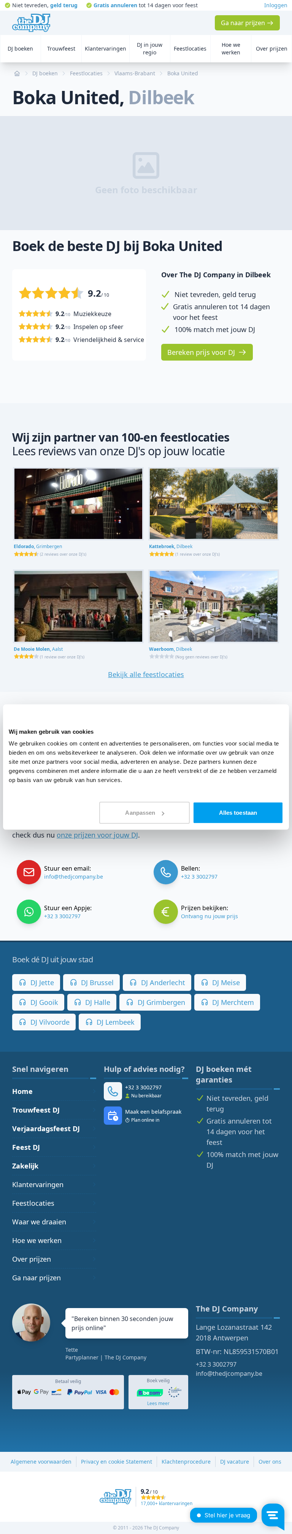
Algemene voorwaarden (41, 1461)
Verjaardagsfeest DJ (46, 1128)
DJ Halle (96, 1002)
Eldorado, (38, 546)
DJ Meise (225, 982)
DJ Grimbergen (160, 1002)
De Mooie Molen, (38, 649)
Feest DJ (26, 1147)
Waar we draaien (39, 1221)
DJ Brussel (96, 982)
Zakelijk (25, 1165)
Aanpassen (140, 812)
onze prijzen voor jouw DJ (97, 834)
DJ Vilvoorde (49, 1022)
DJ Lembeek (115, 1022)
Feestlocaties (33, 1203)
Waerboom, (170, 649)
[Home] (31, 22)
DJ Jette (41, 982)
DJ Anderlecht (162, 982)
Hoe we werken (37, 1240)
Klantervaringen (37, 1184)
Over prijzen (31, 1259)
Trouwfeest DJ (36, 1109)
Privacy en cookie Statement (116, 1461)
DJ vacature (234, 1461)
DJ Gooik (43, 1002)
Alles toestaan (238, 812)
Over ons (270, 1461)
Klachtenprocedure (186, 1461)
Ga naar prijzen (36, 1277)
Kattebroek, (170, 546)
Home (22, 1091)
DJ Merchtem (232, 1002)
